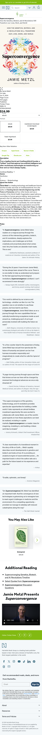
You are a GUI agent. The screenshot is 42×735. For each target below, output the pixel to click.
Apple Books (15, 151)
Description (4, 158)
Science (3, 180)
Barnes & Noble (29, 151)
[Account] (34, 8)
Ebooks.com (18, 155)
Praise (2, 224)
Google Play (5, 155)
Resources (6, 711)
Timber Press (5, 104)
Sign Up (35, 684)
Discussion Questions (18, 586)
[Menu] (3, 7)
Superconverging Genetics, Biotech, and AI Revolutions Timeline (20, 576)
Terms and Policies (9, 716)
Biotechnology (13, 180)
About (4, 705)
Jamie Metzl (6, 91)
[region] (21, 540)
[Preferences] (29, 7)
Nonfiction (4, 176)
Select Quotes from (22, 581)
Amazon (4, 151)
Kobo (27, 155)
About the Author (6, 182)
